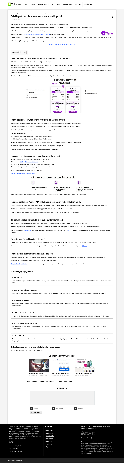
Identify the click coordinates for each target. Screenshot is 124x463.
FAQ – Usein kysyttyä (16, 451)
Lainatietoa (49, 441)
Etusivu (12, 13)
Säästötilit (49, 444)
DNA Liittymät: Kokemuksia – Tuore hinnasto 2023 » (84, 374)
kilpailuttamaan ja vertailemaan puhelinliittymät (36, 34)
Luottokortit (56, 4)
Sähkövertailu (50, 436)
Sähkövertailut (67, 4)
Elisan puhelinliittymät (31, 162)
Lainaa (33, 4)
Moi (69, 230)
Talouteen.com (27, 230)
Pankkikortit (49, 438)
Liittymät (78, 4)
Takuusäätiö (89, 453)
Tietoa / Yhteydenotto (16, 445)
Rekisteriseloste (14, 448)
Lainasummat (49, 433)
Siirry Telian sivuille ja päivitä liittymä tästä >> (62, 44)
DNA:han (84, 246)
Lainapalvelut (49, 430)
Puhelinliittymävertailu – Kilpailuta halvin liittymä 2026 (38, 374)
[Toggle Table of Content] (24, 52)
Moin (21, 162)
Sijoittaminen (49, 446)
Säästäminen (88, 4)
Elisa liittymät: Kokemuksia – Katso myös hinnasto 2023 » (61, 374)
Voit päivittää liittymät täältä (19, 264)
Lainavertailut (42, 4)
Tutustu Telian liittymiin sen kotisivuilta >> (24, 173)
